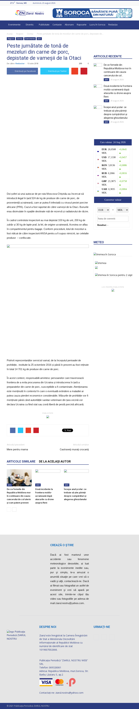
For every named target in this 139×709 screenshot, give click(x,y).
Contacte (57, 24)
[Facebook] (122, 3)
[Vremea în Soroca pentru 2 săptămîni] (116, 274)
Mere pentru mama (17, 449)
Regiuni (19, 33)
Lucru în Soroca (97, 24)
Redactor (20, 63)
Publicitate (44, 24)
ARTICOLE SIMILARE (21, 461)
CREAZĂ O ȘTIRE (62, 545)
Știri (39, 38)
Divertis (30, 24)
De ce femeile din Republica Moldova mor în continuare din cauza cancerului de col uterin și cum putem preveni (19, 496)
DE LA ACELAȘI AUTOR (55, 461)
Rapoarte (81, 24)
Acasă (10, 33)
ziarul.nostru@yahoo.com (69, 692)
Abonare (69, 24)
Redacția (112, 24)
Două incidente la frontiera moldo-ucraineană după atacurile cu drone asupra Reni (44, 496)
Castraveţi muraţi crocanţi (74, 449)
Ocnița (30, 33)
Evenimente (14, 24)
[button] (128, 25)
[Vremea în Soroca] (105, 254)
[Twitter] (130, 3)
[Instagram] (126, 3)
